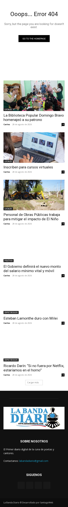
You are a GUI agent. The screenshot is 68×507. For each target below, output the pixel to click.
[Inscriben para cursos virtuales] (34, 147)
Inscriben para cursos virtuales (28, 167)
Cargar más (33, 382)
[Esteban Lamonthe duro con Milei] (34, 298)
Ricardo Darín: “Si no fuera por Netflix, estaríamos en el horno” (33, 368)
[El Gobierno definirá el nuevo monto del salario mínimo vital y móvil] (34, 247)
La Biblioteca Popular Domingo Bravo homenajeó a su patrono (33, 117)
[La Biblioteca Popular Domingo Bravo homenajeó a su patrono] (34, 95)
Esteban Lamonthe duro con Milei (30, 318)
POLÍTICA (9, 260)
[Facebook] (21, 485)
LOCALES (8, 109)
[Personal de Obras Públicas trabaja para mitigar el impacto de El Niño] (34, 195)
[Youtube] (46, 485)
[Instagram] (29, 485)
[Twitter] (38, 485)
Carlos (6, 124)
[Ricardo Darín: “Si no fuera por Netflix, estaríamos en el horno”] (34, 346)
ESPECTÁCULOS (11, 312)
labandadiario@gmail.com (33, 460)
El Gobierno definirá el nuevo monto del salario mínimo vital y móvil (32, 268)
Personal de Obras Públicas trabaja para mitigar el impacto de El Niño (31, 217)
